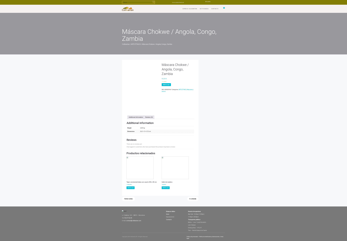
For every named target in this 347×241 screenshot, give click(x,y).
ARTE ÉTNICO (136, 44)
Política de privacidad (192, 236)
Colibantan (126, 44)
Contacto (215, 8)
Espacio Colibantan (190, 8)
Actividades (204, 8)
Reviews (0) (149, 117)
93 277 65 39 (128, 218)
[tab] (135, 117)
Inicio (167, 214)
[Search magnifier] (153, 2)
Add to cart (166, 84)
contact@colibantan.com (133, 220)
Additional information (136, 117)
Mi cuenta (207, 1)
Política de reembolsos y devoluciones (209, 236)
